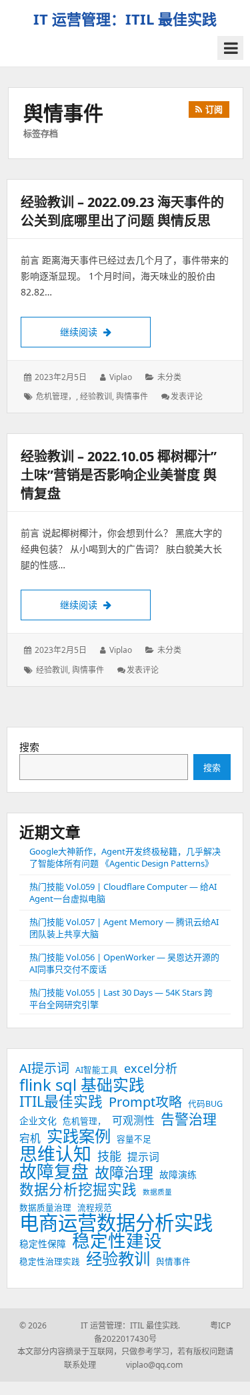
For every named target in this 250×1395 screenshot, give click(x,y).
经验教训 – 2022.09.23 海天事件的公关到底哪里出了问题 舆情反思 (122, 211)
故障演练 (178, 1174)
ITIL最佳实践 (61, 1101)
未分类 (169, 377)
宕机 (30, 1138)
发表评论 (187, 396)
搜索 (29, 746)
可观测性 (133, 1120)
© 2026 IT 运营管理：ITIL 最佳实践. (99, 1325)
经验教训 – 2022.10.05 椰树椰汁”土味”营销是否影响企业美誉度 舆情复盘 (119, 474)
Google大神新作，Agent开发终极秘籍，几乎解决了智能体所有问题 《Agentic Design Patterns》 (125, 857)
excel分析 (150, 1068)
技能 (109, 1156)
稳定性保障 (42, 1243)
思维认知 (55, 1154)
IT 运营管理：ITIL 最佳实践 (125, 19)
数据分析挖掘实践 (78, 1189)
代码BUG (205, 1103)
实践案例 (79, 1136)
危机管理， (56, 396)
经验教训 (96, 396)
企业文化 (38, 1120)
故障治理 (124, 1172)
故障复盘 (54, 1171)
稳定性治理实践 (49, 1261)
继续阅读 (105, 331)
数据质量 (157, 1192)
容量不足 (134, 1139)
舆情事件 (132, 396)
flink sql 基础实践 (82, 1085)
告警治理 (189, 1118)
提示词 (143, 1156)
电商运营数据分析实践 (116, 1222)
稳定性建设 (117, 1240)
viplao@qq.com (140, 1364)
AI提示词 (44, 1068)
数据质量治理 (45, 1207)
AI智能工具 (96, 1070)
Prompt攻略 (145, 1102)
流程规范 (94, 1207)
